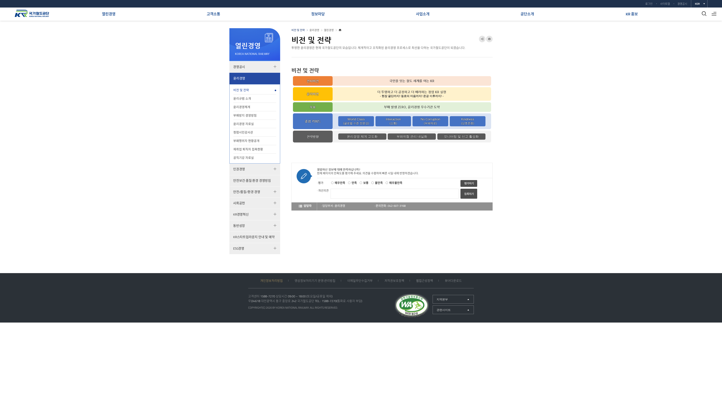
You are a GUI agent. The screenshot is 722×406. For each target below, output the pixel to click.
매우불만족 (395, 183)
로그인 (649, 4)
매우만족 (340, 183)
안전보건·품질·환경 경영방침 (252, 180)
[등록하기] (468, 197)
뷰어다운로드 (453, 280)
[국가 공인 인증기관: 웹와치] (412, 306)
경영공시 (682, 4)
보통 (366, 183)
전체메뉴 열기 (713, 12)
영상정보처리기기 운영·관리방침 (315, 280)
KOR (697, 4)
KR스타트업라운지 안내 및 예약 (254, 237)
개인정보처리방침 (271, 280)
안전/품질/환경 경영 (246, 191)
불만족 (379, 183)
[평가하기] (468, 183)
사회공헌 (239, 203)
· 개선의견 (323, 190)
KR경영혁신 (241, 214)
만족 (354, 183)
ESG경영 (238, 248)
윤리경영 (239, 78)
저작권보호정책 (394, 280)
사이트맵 (665, 4)
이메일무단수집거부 (360, 280)
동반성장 (239, 225)
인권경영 (239, 169)
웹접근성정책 (424, 280)
